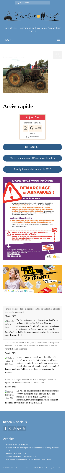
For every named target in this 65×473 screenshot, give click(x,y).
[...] (20, 335)
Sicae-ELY (10, 454)
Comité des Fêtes (13, 457)
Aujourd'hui (32, 117)
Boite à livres (11, 445)
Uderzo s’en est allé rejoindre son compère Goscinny (28, 448)
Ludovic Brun (12, 57)
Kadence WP (56, 468)
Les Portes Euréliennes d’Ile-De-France (23, 460)
